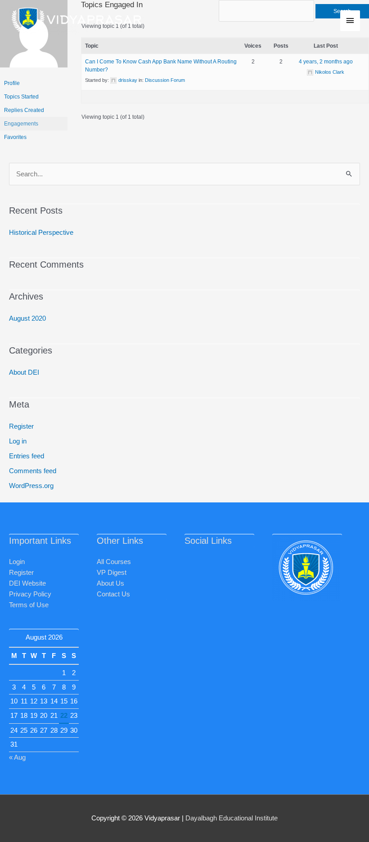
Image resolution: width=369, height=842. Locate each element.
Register (21, 426)
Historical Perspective (41, 232)
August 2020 (27, 318)
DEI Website (27, 583)
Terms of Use (29, 605)
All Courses (114, 561)
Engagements (21, 124)
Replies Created (24, 110)
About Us (110, 583)
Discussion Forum (165, 80)
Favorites (15, 137)
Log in (18, 441)
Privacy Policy (30, 594)
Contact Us (113, 594)
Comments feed (32, 471)
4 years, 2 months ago (326, 61)
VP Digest (111, 572)
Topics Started (21, 97)
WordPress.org (31, 485)
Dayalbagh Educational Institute (231, 818)
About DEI (24, 372)
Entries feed (26, 456)
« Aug (17, 757)
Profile (12, 83)
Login (17, 561)
